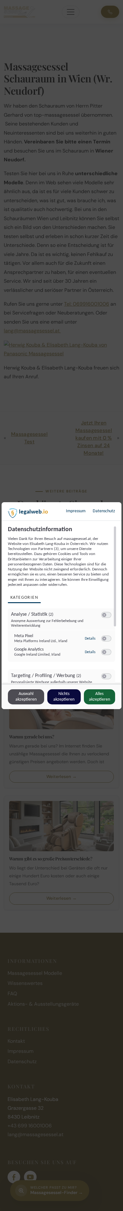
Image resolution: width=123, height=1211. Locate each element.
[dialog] (61, 605)
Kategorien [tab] (24, 597)
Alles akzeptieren (99, 697)
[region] (62, 604)
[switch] (106, 615)
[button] (104, 615)
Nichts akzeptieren (63, 697)
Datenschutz (104, 511)
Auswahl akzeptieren (26, 697)
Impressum (75, 511)
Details (90, 639)
